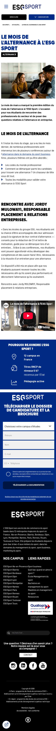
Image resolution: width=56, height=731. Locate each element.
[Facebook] (33, 666)
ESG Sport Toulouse (12, 600)
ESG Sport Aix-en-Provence (15, 566)
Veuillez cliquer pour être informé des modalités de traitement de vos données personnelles (28, 498)
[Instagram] (13, 666)
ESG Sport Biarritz (11, 570)
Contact (28, 655)
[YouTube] (43, 666)
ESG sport (6, 25)
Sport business (34, 566)
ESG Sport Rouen (10, 597)
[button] (28, 720)
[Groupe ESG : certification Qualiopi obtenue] (40, 611)
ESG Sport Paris (10, 590)
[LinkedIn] (23, 666)
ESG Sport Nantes (11, 587)
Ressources (33, 597)
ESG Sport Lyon (10, 580)
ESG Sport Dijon (10, 576)
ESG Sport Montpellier (13, 583)
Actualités (15, 25)
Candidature (43, 17)
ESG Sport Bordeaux (12, 573)
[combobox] (6, 463)
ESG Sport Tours (10, 603)
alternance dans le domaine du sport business (26, 154)
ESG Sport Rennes (11, 593)
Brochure (14, 17)
